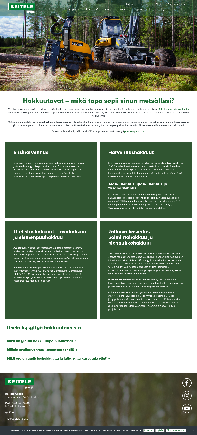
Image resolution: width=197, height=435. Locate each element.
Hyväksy (148, 430)
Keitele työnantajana (98, 9)
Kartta (12, 412)
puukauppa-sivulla (134, 131)
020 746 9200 (21, 403)
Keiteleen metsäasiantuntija (173, 109)
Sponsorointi (143, 9)
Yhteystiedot (165, 9)
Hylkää (160, 430)
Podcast (130, 4)
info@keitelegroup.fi (17, 406)
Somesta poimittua (176, 4)
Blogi (158, 4)
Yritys (123, 9)
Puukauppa (70, 9)
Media (144, 4)
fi (182, 9)
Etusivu (52, 9)
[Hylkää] (193, 430)
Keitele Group (21, 8)
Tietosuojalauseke (16, 418)
